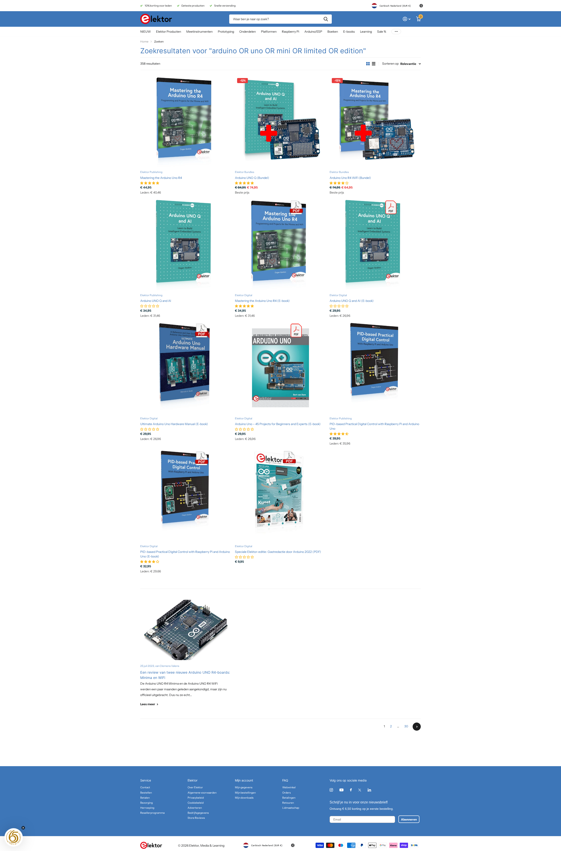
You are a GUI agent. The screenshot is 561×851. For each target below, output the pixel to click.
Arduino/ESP (313, 32)
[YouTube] (341, 790)
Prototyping (226, 32)
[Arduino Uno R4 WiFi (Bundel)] (375, 121)
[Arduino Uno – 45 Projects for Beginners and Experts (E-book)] (280, 367)
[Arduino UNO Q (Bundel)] (280, 121)
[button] (13, 837)
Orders (286, 792)
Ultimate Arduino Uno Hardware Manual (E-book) (174, 424)
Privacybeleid (196, 797)
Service (145, 780)
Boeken (332, 32)
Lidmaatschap (290, 807)
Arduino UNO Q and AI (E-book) (352, 301)
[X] (359, 790)
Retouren (288, 802)
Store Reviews (196, 817)
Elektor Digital (243, 295)
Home (144, 41)
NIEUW (145, 32)
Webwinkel (289, 787)
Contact (145, 787)
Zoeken (326, 19)
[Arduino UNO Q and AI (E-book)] (375, 244)
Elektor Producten (168, 32)
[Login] (407, 19)
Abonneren (409, 819)
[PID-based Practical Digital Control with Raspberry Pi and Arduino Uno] (375, 367)
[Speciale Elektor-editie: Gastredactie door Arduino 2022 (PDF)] (280, 495)
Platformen (269, 32)
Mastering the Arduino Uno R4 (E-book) (262, 301)
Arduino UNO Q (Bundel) (252, 178)
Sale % (381, 32)
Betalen (145, 797)
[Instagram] (331, 790)
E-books (349, 32)
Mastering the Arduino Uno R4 (161, 178)
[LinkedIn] (369, 790)
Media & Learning (212, 845)
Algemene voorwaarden (202, 792)
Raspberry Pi (290, 32)
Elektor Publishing (151, 172)
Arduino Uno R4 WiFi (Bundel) (350, 178)
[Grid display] (368, 64)
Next (417, 727)
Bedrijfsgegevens (198, 812)
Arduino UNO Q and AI (155, 301)
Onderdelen (247, 32)
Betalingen (288, 797)
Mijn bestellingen (245, 792)
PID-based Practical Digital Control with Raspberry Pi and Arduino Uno (374, 426)
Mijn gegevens (243, 787)
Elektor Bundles (244, 172)
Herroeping (147, 807)
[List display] (373, 64)
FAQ (285, 780)
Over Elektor (195, 787)
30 (406, 726)
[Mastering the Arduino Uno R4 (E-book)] (280, 244)
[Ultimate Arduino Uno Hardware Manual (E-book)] (185, 367)
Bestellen (146, 792)
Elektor (192, 780)
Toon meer (396, 32)
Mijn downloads (244, 797)
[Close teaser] (23, 828)
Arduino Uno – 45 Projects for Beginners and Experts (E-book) (278, 424)
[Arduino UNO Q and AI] (185, 244)
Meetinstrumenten (199, 32)
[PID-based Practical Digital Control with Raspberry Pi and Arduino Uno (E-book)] (185, 495)
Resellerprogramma (152, 812)
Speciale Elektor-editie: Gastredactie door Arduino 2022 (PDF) (278, 552)
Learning (366, 32)
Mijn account (244, 780)
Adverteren (195, 807)
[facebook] (351, 790)
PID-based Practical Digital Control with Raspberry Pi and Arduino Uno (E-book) (185, 554)
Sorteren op (390, 64)
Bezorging (146, 802)
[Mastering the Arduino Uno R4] (185, 121)
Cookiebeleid (196, 802)
